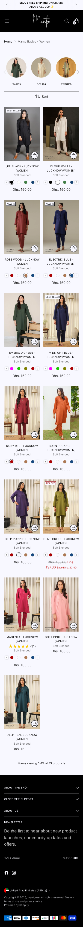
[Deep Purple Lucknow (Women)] (22, 506)
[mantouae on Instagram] (14, 874)
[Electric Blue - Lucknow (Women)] (61, 227)
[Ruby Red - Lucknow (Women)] (22, 413)
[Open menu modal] (6, 20)
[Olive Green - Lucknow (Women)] (61, 506)
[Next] (76, 5)
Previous (3, 71)
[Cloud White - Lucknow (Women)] (61, 134)
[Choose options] (34, 155)
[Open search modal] (66, 20)
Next (80, 71)
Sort (45, 96)
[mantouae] (41, 21)
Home (8, 41)
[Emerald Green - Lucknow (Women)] (22, 320)
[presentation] (37, 182)
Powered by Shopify (16, 905)
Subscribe (71, 858)
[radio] (11, 182)
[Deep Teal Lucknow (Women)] (22, 702)
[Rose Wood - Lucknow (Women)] (22, 227)
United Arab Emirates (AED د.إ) (28, 890)
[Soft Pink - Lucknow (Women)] (61, 604)
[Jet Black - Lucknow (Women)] (22, 134)
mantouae (34, 897)
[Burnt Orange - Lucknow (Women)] (61, 413)
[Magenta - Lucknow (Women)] (22, 604)
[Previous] (7, 5)
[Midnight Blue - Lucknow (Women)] (61, 320)
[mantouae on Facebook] (7, 874)
